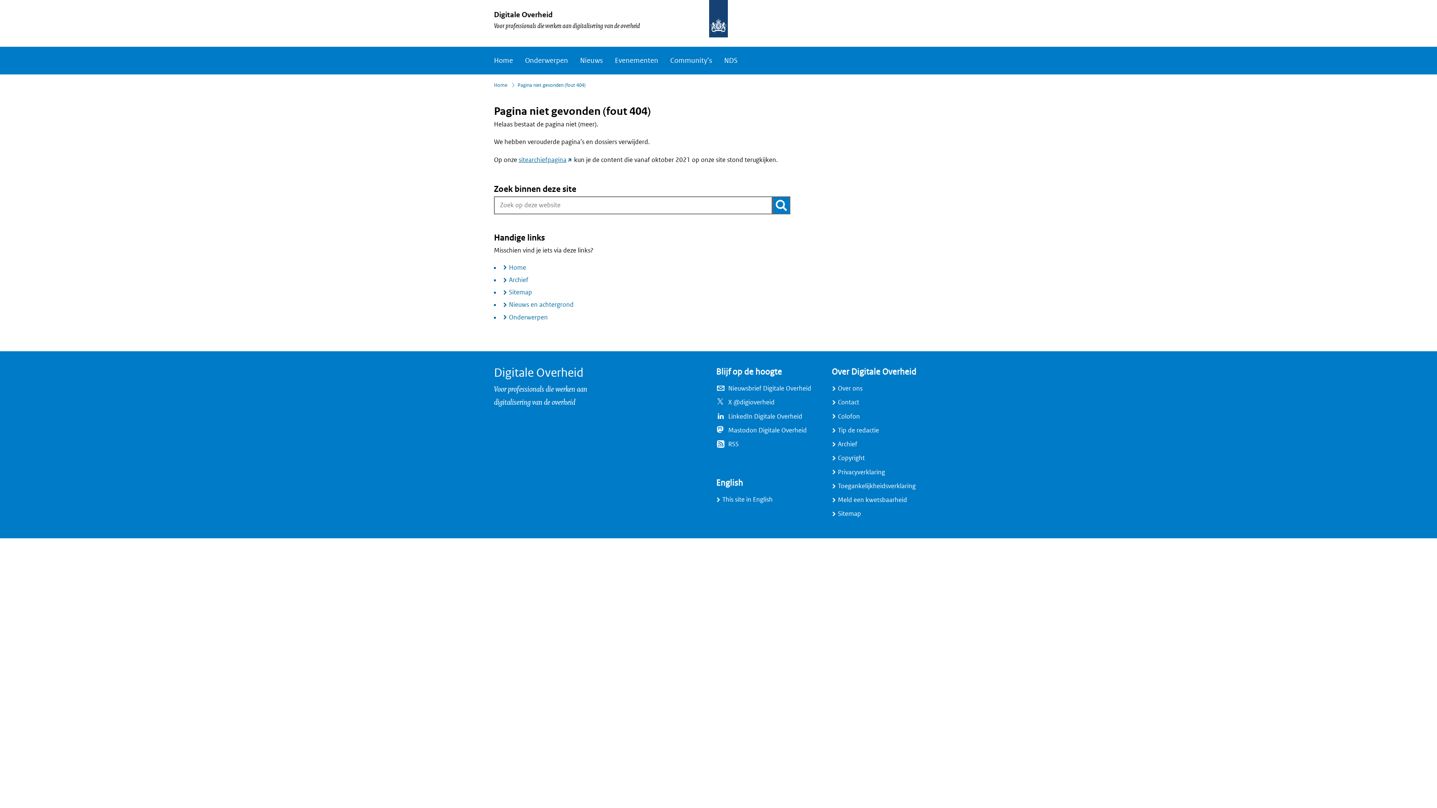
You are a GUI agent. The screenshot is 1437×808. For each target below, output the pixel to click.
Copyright (851, 458)
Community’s (691, 60)
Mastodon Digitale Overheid (767, 430)
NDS (731, 60)
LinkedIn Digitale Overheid (765, 416)
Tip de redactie (858, 430)
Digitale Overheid (523, 14)
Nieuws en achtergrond (541, 305)
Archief (518, 280)
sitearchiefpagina (546, 160)
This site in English (747, 500)
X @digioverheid (751, 402)
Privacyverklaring (861, 472)
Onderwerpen (546, 60)
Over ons (850, 388)
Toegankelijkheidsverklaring (877, 486)
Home (503, 60)
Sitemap (520, 292)
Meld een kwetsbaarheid (872, 500)
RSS (733, 444)
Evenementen (636, 60)
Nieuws (591, 60)
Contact (848, 402)
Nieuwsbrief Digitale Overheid (769, 388)
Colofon (849, 416)
